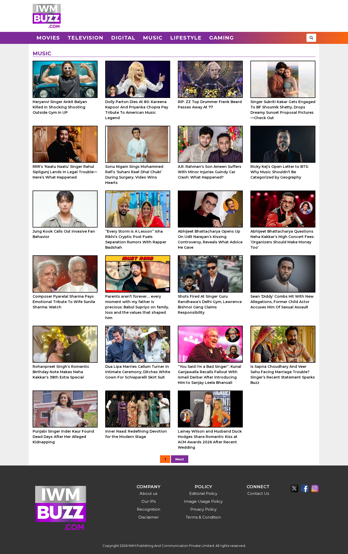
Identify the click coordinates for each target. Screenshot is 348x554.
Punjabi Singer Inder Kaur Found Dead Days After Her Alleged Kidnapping (63, 436)
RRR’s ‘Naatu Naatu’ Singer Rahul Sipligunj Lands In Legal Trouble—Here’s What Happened (65, 172)
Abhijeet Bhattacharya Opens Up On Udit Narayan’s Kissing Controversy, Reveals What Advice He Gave (210, 239)
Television (85, 38)
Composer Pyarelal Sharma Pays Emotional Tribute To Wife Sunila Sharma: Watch (64, 301)
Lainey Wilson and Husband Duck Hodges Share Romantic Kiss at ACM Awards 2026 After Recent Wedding (210, 439)
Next (179, 459)
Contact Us (258, 493)
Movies (48, 38)
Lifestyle (186, 38)
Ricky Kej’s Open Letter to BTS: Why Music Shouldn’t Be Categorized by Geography (279, 172)
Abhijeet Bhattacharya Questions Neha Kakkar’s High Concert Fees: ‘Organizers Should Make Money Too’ (282, 239)
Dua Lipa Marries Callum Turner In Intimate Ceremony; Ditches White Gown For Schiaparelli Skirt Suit (137, 372)
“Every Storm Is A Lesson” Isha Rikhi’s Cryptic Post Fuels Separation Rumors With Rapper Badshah (135, 239)
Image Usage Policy (203, 501)
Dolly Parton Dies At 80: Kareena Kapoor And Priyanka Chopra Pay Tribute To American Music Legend (136, 109)
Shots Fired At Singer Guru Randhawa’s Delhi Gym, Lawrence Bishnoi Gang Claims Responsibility (210, 304)
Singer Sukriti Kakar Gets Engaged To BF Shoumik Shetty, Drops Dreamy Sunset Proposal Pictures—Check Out (282, 109)
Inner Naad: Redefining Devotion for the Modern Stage (136, 434)
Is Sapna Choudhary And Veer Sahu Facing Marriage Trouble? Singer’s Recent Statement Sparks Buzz (282, 374)
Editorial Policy (203, 493)
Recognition (148, 509)
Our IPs (148, 501)
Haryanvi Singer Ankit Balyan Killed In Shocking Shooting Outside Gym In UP (60, 107)
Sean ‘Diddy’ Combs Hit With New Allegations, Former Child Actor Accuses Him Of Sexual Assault (282, 301)
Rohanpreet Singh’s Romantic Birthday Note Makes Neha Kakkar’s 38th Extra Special (61, 372)
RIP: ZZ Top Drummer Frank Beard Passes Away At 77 (210, 104)
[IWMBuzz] (47, 16)
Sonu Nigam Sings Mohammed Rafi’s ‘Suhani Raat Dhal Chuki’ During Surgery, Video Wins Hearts (134, 174)
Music (153, 38)
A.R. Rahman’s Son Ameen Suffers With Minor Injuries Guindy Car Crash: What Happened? (209, 172)
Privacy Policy (203, 509)
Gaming (221, 38)
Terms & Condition (203, 517)
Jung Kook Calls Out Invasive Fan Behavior (64, 234)
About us (148, 493)
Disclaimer (148, 517)
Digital (123, 38)
